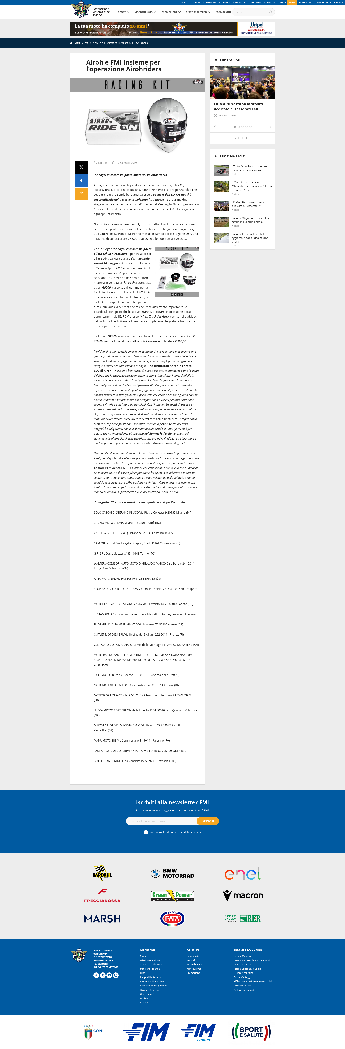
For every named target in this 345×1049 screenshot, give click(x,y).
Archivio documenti (244, 990)
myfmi (292, 2)
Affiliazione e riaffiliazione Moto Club (253, 981)
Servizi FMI (269, 2)
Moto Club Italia (242, 964)
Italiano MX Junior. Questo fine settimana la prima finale (251, 220)
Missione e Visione (150, 960)
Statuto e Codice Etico (152, 964)
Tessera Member (242, 956)
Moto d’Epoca (194, 964)
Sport (122, 12)
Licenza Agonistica (243, 972)
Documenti (305, 2)
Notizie (102, 162)
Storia (143, 956)
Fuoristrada (193, 956)
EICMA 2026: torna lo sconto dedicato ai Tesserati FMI (238, 106)
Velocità (191, 960)
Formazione (223, 12)
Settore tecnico (196, 12)
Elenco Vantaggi (242, 977)
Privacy (144, 1002)
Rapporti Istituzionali (151, 977)
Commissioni (210, 2)
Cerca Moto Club (242, 985)
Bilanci (143, 972)
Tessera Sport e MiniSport (247, 968)
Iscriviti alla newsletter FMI (172, 802)
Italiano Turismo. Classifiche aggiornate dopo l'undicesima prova (250, 237)
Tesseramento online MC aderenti (252, 960)
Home (77, 43)
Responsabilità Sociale (152, 981)
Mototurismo (144, 12)
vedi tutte (242, 138)
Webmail (338, 2)
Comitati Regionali (233, 2)
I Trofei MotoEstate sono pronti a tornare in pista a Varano (252, 168)
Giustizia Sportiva (149, 990)
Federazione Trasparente (153, 985)
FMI (181, 2)
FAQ (281, 2)
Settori (193, 2)
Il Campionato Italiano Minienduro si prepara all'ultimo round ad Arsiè (252, 186)
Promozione (169, 12)
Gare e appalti (147, 994)
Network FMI (321, 2)
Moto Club (255, 2)
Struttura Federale (150, 968)
